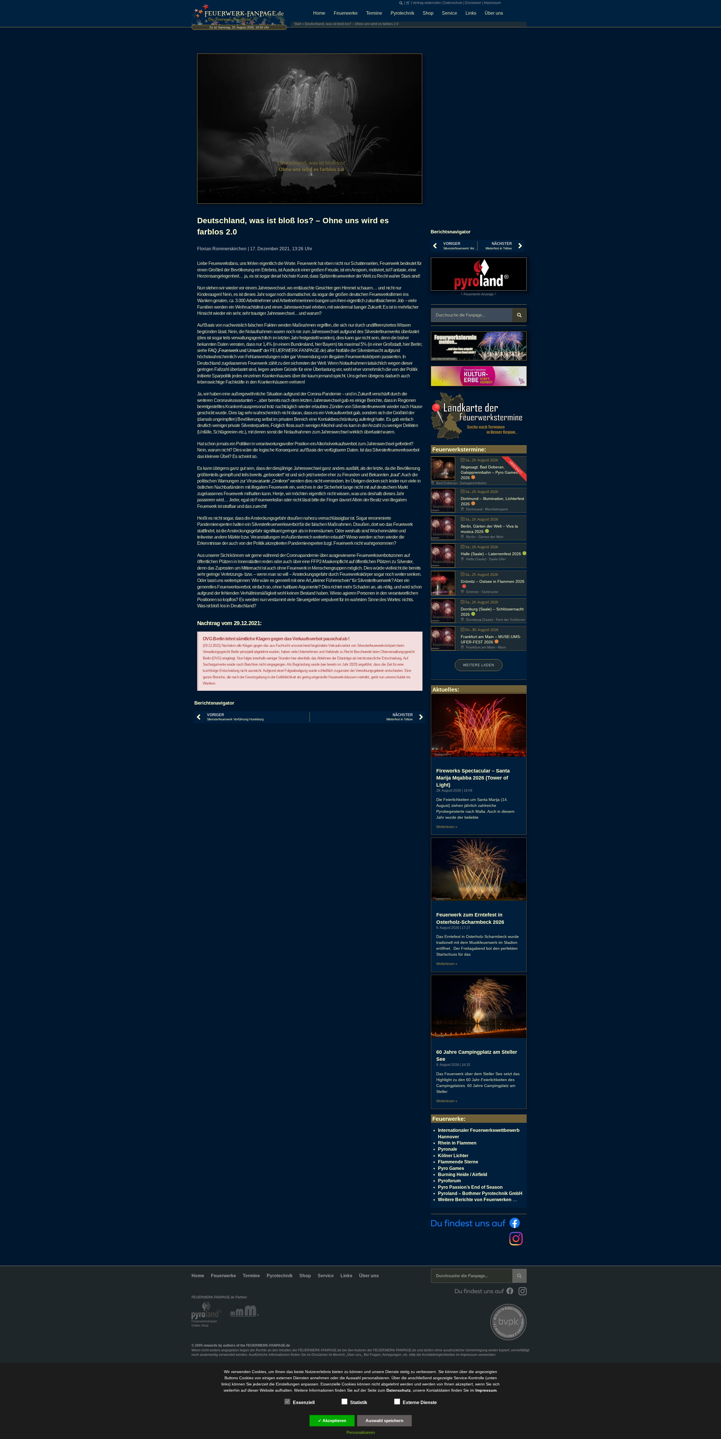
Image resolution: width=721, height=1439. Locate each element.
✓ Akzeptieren (332, 1420)
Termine (374, 13)
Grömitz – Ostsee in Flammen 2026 (492, 581)
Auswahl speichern (384, 1420)
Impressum (492, 3)
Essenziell (304, 1402)
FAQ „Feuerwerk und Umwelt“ (235, 350)
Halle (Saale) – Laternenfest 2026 (491, 554)
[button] (401, 3)
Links (471, 13)
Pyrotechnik (402, 13)
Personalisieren (360, 1432)
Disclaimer (473, 3)
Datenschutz (452, 3)
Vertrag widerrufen (427, 3)
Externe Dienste (420, 1402)
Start (297, 24)
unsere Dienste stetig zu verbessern (404, 1371)
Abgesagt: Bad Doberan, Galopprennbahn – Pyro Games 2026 (489, 472)
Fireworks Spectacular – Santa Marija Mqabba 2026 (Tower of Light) (473, 778)
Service (449, 13)
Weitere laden (478, 665)
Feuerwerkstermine (458, 449)
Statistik (358, 1402)
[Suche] (519, 315)
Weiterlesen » (446, 827)
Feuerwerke (346, 13)
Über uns (494, 13)
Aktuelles (444, 690)
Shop (428, 13)
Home (319, 13)
